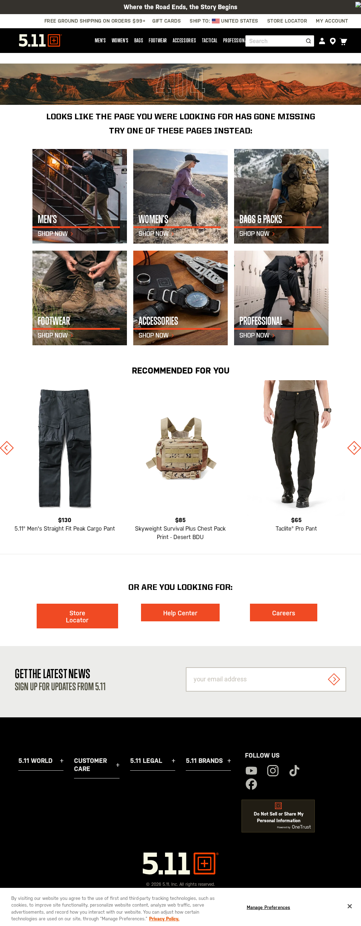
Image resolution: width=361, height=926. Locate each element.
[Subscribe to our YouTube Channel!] (251, 771)
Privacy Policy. (164, 918)
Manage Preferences (268, 907)
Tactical (210, 40)
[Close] (349, 906)
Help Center (180, 613)
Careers (283, 613)
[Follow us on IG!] (273, 771)
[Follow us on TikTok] (294, 771)
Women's (120, 40)
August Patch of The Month (180, 9)
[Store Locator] (332, 41)
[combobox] (279, 41)
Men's (100, 40)
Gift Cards (166, 21)
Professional (236, 40)
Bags (138, 40)
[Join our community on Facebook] (251, 784)
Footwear (158, 40)
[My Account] (322, 40)
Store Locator (77, 616)
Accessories (184, 40)
